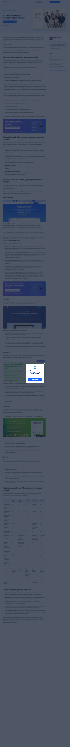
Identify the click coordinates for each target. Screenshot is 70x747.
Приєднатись (35, 379)
